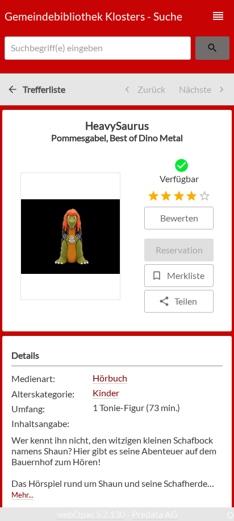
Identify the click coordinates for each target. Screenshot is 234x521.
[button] (218, 16)
